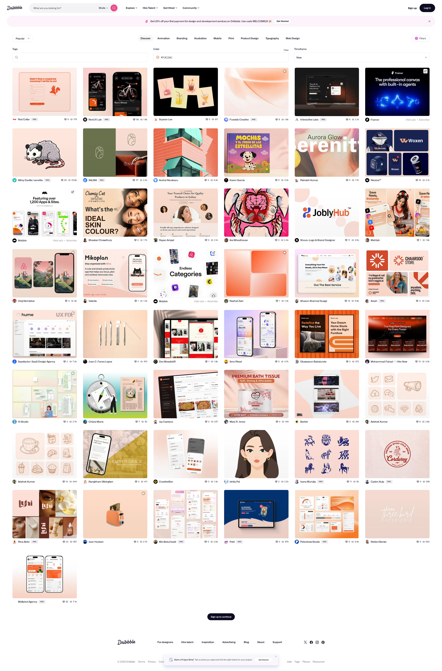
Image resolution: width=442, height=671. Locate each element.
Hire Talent (149, 7)
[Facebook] (311, 642)
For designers (165, 642)
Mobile (218, 38)
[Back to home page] (14, 8)
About (260, 642)
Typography (272, 38)
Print (231, 38)
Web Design (293, 38)
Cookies (163, 661)
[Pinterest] (323, 642)
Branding (182, 38)
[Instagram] (317, 642)
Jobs (289, 661)
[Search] (113, 7)
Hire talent (187, 642)
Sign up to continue (221, 616)
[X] (305, 642)
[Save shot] (63, 109)
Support (277, 642)
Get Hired (169, 7)
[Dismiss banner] (276, 656)
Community (190, 7)
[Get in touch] (57, 109)
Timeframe (300, 49)
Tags (15, 49)
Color (156, 49)
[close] (429, 21)
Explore (130, 7)
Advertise (424, 119)
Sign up (412, 8)
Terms (141, 661)
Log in (427, 7)
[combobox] (63, 8)
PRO (34, 119)
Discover (146, 38)
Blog (246, 642)
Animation (163, 38)
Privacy (152, 661)
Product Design (250, 38)
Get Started (283, 21)
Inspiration (208, 642)
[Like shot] (70, 109)
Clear (286, 50)
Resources (319, 661)
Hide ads (411, 119)
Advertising (229, 642)
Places (306, 661)
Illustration (200, 38)
